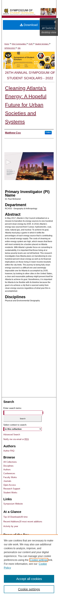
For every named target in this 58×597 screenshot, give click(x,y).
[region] (29, 565)
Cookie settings (39, 560)
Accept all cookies (29, 579)
